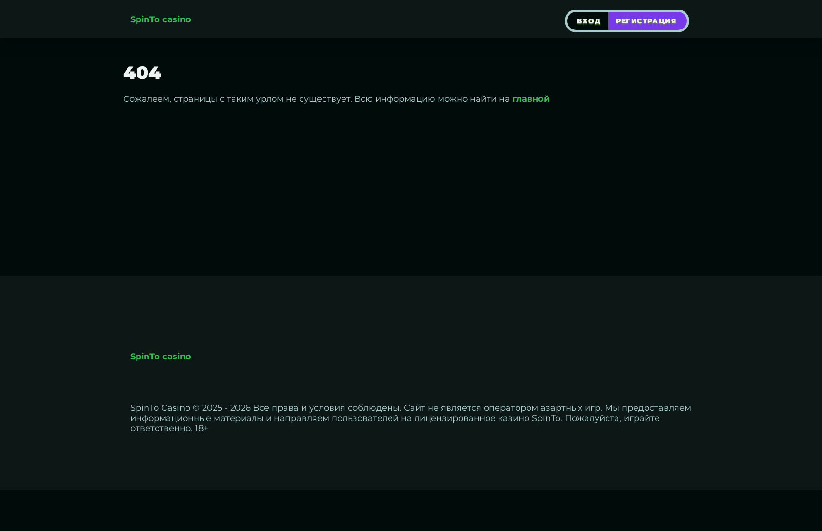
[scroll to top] (809, 481)
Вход (589, 21)
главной (531, 99)
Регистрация (646, 21)
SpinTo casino (160, 19)
